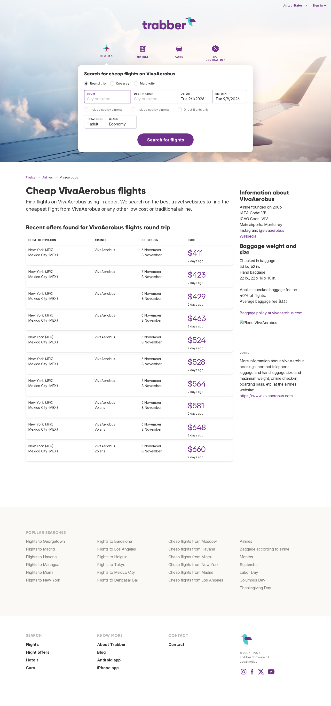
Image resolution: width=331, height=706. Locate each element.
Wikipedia (248, 236)
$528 (196, 362)
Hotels (32, 660)
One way (122, 83)
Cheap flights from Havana (191, 549)
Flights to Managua (42, 564)
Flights (32, 644)
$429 (197, 296)
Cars (30, 667)
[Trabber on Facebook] (252, 674)
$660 (197, 449)
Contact (176, 644)
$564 (197, 383)
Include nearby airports (106, 110)
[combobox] (107, 96)
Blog (101, 652)
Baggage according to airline (264, 549)
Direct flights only (196, 110)
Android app (109, 660)
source (245, 352)
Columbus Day (252, 580)
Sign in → (319, 5)
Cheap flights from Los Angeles (195, 580)
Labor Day (249, 572)
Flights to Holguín (112, 556)
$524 (197, 340)
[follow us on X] (261, 674)
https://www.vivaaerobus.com (266, 395)
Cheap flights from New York (193, 564)
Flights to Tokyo (111, 564)
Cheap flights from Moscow (192, 541)
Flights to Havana (41, 556)
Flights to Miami (39, 572)
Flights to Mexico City (116, 572)
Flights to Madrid (40, 549)
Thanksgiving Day (255, 587)
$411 (195, 253)
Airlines (246, 541)
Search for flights (165, 139)
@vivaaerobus (271, 230)
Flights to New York (43, 580)
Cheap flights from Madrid (190, 572)
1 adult (92, 124)
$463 (197, 318)
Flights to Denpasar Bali (117, 580)
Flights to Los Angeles (116, 549)
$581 (196, 405)
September (249, 564)
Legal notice (248, 661)
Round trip (98, 83)
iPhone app (108, 667)
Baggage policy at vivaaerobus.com (271, 312)
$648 (197, 427)
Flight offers (37, 652)
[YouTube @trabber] (270, 674)
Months (246, 556)
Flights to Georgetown (45, 541)
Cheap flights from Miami (190, 556)
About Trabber (111, 644)
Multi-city (147, 83)
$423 (197, 274)
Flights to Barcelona (114, 541)
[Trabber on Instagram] (243, 674)
